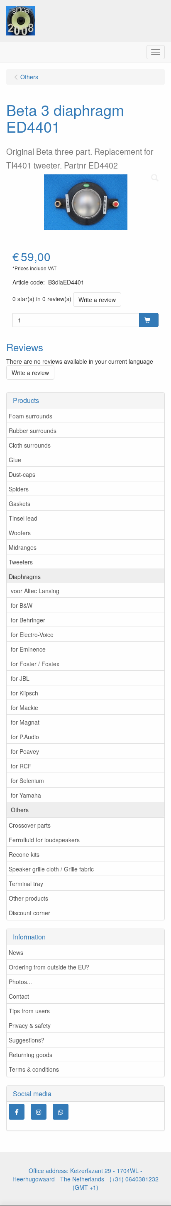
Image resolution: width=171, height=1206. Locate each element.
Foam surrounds (30, 416)
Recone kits (24, 854)
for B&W (21, 605)
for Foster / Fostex (35, 664)
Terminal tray (26, 883)
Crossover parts (30, 825)
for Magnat (25, 722)
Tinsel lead (23, 518)
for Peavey (25, 751)
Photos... (20, 981)
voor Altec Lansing (35, 591)
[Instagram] (38, 1112)
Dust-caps (22, 474)
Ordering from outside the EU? (49, 967)
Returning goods (30, 1054)
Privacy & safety (30, 1025)
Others (20, 810)
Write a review (97, 299)
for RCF (21, 766)
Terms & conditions (34, 1069)
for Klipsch (24, 693)
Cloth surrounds (30, 445)
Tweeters (21, 562)
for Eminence (28, 649)
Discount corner (29, 913)
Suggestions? (26, 1040)
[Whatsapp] (60, 1112)
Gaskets (19, 503)
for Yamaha (26, 795)
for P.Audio (25, 737)
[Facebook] (16, 1112)
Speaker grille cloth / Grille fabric (51, 869)
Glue (15, 460)
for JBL (20, 678)
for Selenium (27, 780)
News (16, 952)
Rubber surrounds (32, 430)
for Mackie (24, 707)
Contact (19, 996)
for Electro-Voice (32, 634)
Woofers (20, 533)
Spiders (19, 489)
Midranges (23, 547)
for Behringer (28, 620)
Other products (28, 898)
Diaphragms (25, 576)
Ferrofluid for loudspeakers (44, 840)
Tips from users (29, 1011)
